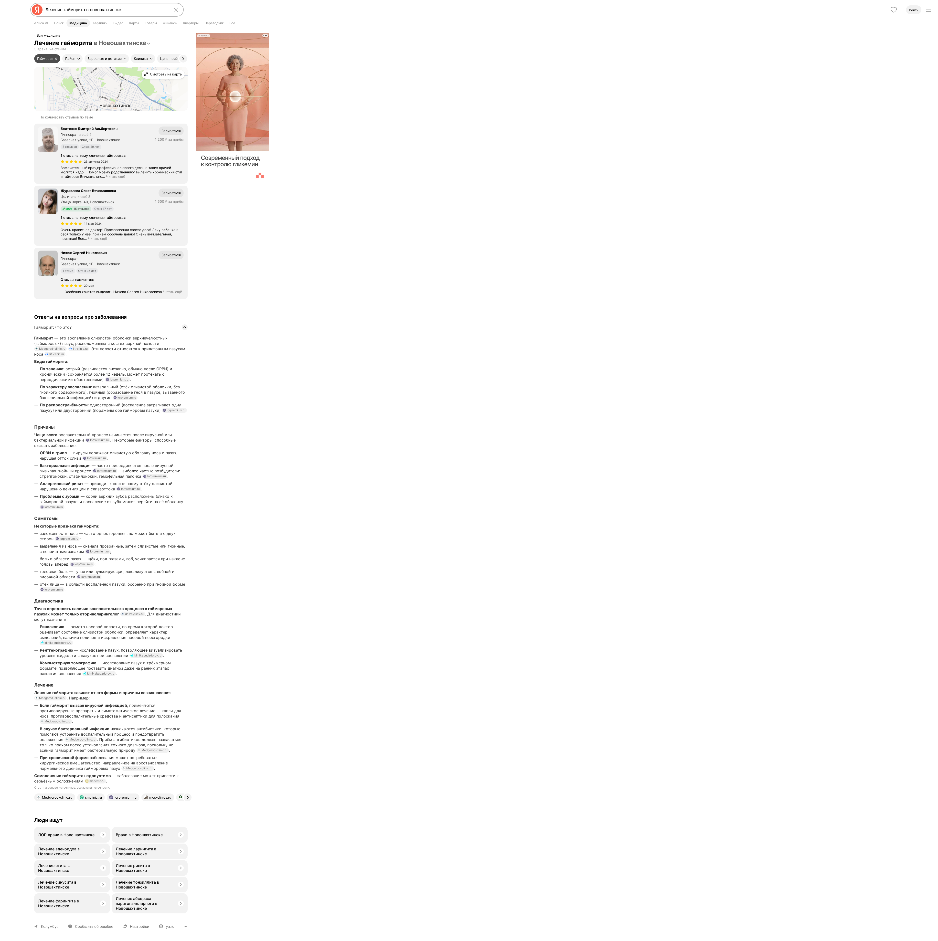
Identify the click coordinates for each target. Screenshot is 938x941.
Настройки (139, 926)
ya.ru (170, 926)
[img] (71, 162)
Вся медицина (49, 35)
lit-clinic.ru (80, 348)
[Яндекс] (37, 9)
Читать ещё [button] (115, 176)
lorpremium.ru (119, 379)
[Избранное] (893, 9)
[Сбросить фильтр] (55, 58)
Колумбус (49, 926)
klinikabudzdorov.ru (58, 643)
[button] (65, 117)
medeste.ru (97, 781)
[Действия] (187, 36)
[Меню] (928, 10)
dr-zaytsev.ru (134, 614)
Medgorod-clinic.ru (52, 348)
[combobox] (106, 9)
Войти (913, 10)
